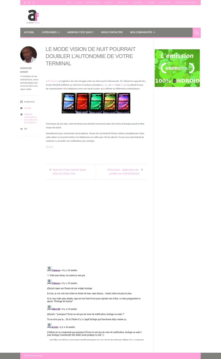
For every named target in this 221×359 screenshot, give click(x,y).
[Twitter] (29, 2)
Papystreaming (93, 2)
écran (26, 120)
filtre (31, 120)
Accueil (29, 32)
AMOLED (28, 114)
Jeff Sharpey (52, 81)
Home (68, 2)
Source (49, 147)
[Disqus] (96, 220)
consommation (30, 117)
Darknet (109, 2)
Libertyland (122, 2)
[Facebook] (33, 2)
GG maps (150, 2)
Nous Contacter (112, 32)
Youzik (79, 2)
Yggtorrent (165, 2)
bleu (122, 85)
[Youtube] (25, 2)
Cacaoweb (137, 2)
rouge (105, 85)
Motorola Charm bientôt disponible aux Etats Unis (70, 171)
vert (113, 85)
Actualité (27, 108)
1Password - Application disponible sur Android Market (123, 171)
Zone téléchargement (185, 2)
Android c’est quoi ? (80, 32)
